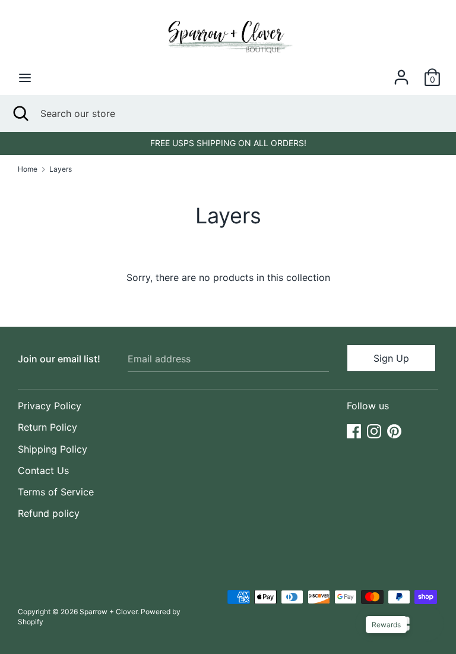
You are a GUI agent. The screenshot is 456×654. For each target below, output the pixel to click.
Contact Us (43, 470)
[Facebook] (354, 430)
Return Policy (47, 427)
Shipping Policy (52, 449)
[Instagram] (374, 430)
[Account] (401, 72)
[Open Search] (20, 113)
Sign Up (391, 358)
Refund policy (49, 513)
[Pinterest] (394, 430)
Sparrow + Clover (108, 611)
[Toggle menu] (25, 77)
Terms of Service (56, 492)
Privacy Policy (49, 406)
